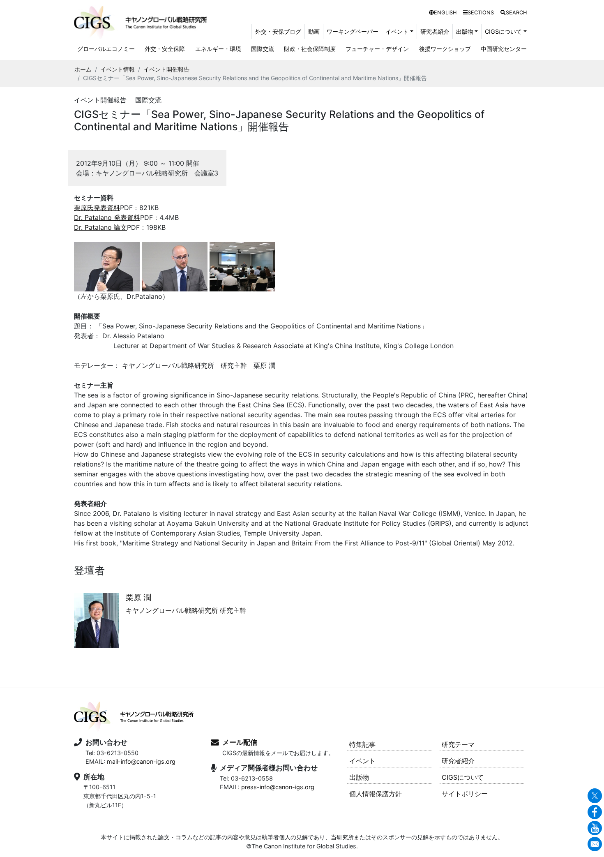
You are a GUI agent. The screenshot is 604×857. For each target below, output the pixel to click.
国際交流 (262, 48)
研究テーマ (458, 744)
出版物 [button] (464, 31)
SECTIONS (481, 12)
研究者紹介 (434, 31)
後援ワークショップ (445, 48)
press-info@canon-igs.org (277, 786)
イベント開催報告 (166, 69)
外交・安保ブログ (278, 31)
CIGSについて (463, 777)
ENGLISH (445, 12)
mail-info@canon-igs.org (141, 761)
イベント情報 (117, 69)
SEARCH (516, 12)
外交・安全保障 (165, 48)
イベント (362, 761)
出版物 (359, 777)
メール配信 (239, 742)
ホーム (83, 69)
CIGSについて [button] (503, 31)
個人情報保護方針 (375, 794)
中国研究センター (504, 48)
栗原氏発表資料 (97, 207)
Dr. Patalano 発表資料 (107, 217)
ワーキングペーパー (352, 31)
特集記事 (362, 744)
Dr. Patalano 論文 (100, 227)
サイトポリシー (465, 794)
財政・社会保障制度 (310, 48)
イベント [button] (396, 31)
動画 (314, 31)
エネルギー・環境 (218, 48)
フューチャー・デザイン (377, 48)
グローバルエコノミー (106, 48)
